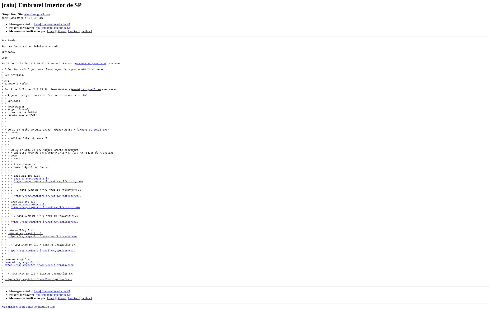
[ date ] (51, 31)
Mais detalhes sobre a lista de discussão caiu (28, 306)
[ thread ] (61, 31)
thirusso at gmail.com (91, 129)
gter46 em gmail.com (37, 14)
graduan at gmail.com (90, 63)
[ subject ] (74, 31)
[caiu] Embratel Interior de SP (52, 24)
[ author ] (86, 31)
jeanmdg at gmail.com (86, 89)
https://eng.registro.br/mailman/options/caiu (47, 195)
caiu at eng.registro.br (31, 178)
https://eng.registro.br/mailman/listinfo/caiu (48, 181)
